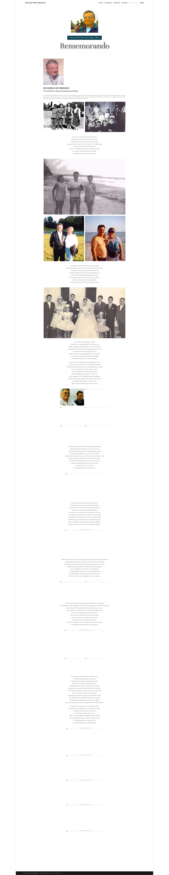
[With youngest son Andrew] (72, 405)
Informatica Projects (33, 873)
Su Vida (100, 3)
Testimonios (108, 3)
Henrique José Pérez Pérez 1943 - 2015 (84, 37)
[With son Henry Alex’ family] (97, 426)
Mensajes (124, 3)
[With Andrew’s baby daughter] (97, 389)
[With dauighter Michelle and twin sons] (72, 426)
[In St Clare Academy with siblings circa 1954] (64, 130)
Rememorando (133, 3)
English (142, 3)
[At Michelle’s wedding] (72, 407)
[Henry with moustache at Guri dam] (74, 658)
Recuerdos (117, 3)
